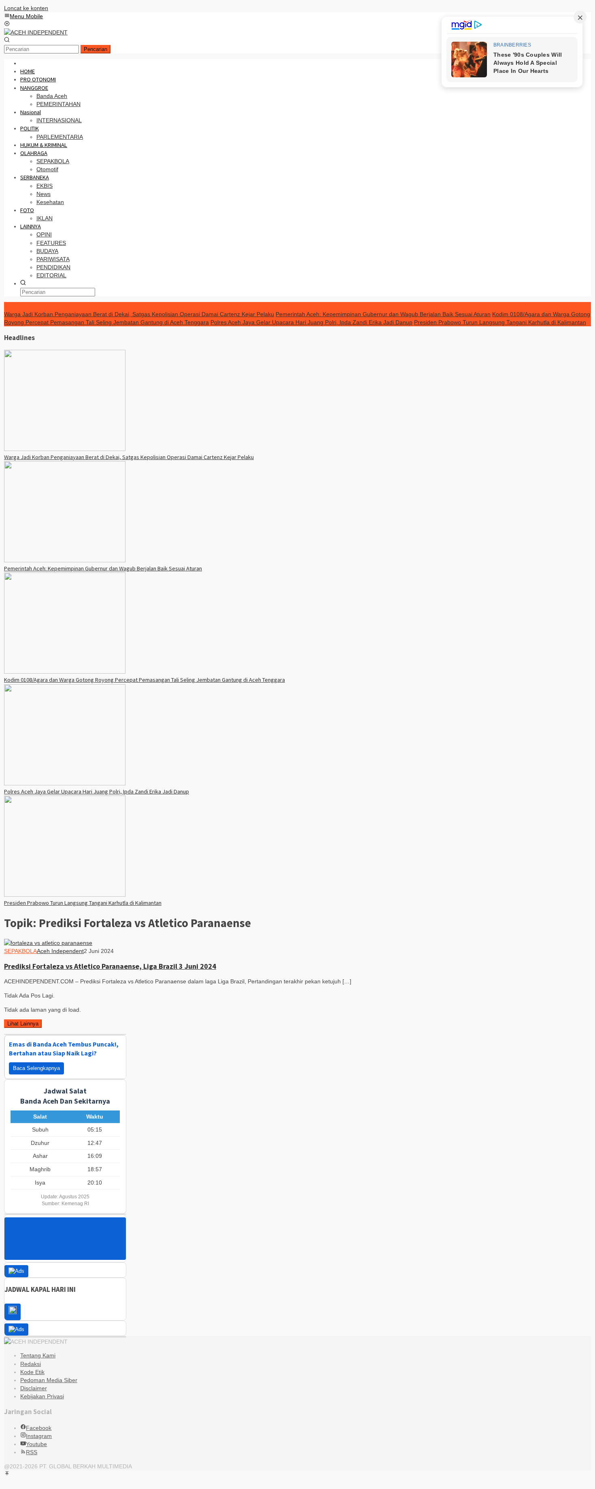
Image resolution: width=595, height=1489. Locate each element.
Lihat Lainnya (22, 1024)
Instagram (39, 1436)
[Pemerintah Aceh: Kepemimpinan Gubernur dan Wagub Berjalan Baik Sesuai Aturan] (64, 560)
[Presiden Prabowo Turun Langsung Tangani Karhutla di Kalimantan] (64, 894)
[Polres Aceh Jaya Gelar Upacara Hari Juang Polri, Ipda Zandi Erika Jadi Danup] (64, 783)
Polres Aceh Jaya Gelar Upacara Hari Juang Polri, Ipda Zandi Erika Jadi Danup (311, 322)
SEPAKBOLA (20, 951)
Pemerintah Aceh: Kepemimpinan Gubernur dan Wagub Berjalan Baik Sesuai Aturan (383, 314)
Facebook (38, 1428)
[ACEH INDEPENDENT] (36, 32)
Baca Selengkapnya (36, 1068)
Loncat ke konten (26, 8)
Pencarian (95, 49)
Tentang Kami (37, 1355)
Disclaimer (33, 1388)
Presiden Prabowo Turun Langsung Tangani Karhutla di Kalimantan (500, 322)
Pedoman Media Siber (48, 1380)
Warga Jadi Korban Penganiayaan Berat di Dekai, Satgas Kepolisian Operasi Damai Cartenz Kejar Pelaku (139, 314)
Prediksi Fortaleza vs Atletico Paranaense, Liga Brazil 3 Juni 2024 (110, 966)
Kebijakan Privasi (42, 1396)
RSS (31, 1452)
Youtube (36, 1444)
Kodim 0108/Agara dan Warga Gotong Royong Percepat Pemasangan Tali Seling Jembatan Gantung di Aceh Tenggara (144, 679)
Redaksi (30, 1364)
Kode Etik (32, 1372)
